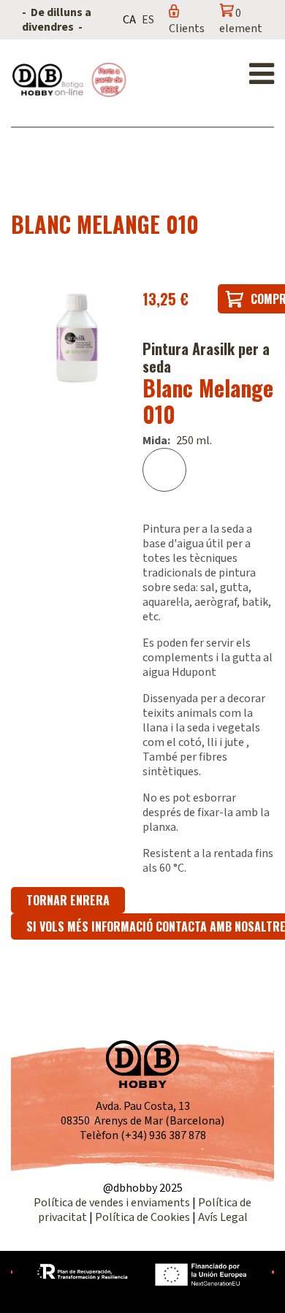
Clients (187, 28)
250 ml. (194, 441)
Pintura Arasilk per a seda (206, 357)
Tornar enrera (68, 900)
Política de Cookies (142, 1217)
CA (129, 20)
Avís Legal (223, 1217)
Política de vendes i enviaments (112, 1203)
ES (148, 20)
